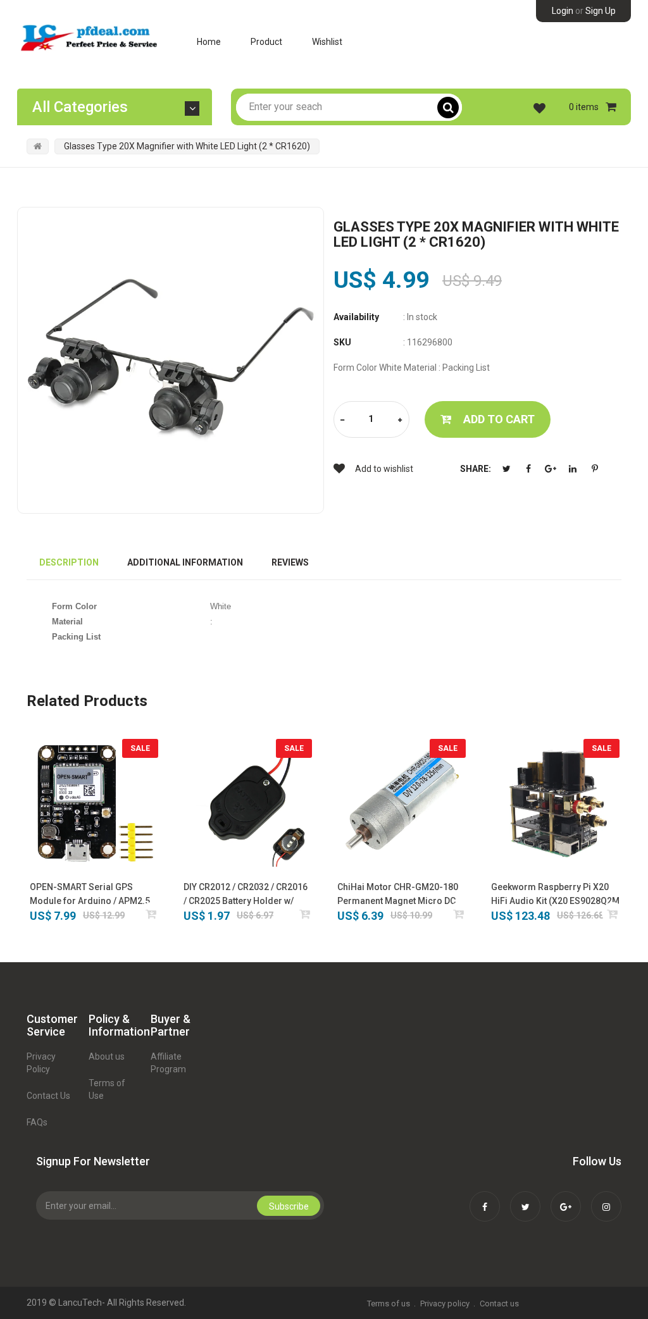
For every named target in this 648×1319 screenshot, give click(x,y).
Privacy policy (445, 1303)
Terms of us (388, 1303)
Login (562, 11)
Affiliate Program (168, 1062)
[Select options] (305, 913)
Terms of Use (107, 1089)
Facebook (528, 469)
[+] (400, 420)
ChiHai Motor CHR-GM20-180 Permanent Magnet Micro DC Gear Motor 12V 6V (397, 895)
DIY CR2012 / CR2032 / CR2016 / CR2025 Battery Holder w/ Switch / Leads (246, 895)
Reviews (290, 562)
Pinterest (595, 469)
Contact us (499, 1303)
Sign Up (600, 11)
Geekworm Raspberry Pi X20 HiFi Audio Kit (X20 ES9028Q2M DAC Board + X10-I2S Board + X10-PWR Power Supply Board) (555, 895)
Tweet (506, 469)
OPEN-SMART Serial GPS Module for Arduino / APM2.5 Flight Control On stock (90, 895)
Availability (356, 317)
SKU (342, 342)
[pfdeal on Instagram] (606, 1198)
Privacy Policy (41, 1062)
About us (107, 1056)
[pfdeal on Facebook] (484, 1198)
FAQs (37, 1122)
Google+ (550, 469)
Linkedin (573, 469)
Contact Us (48, 1096)
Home (209, 42)
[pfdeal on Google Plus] (565, 1198)
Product (266, 42)
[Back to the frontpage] (38, 146)
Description (69, 562)
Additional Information (185, 562)
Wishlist (327, 42)
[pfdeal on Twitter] (525, 1198)
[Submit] (151, 913)
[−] (342, 420)
